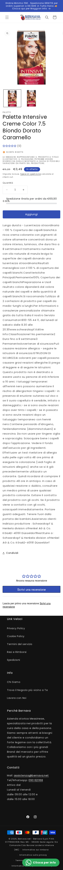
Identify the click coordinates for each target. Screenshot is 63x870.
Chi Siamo (13, 682)
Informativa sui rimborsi (35, 849)
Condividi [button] (12, 553)
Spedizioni (13, 660)
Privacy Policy (16, 628)
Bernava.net (24, 838)
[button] (7, 17)
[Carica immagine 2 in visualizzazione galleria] (31, 98)
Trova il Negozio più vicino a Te (27, 690)
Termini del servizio (19, 644)
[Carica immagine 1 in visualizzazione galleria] (12, 98)
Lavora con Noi (16, 698)
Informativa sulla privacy (33, 855)
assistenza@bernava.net (31, 775)
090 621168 (36, 780)
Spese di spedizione (30, 174)
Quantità (8, 182)
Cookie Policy (15, 636)
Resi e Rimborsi (17, 652)
